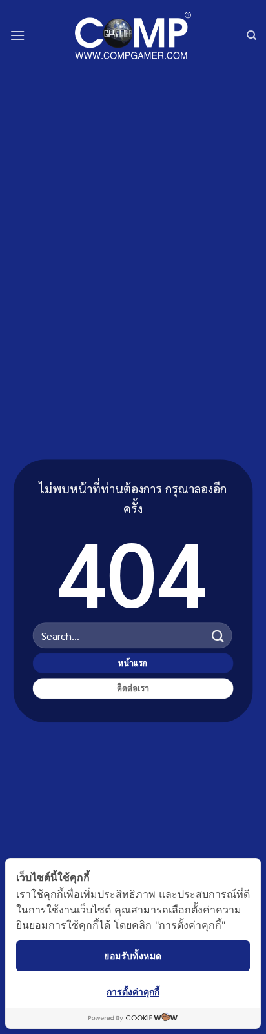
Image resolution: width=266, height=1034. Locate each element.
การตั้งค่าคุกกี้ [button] (133, 991)
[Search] (251, 35)
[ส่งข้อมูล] (217, 635)
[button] (17, 35)
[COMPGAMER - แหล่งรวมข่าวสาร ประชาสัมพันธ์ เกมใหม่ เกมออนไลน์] (133, 35)
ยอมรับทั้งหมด (132, 955)
